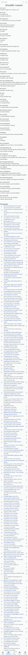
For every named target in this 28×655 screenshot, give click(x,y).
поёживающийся (7, 177)
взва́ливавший (6, 148)
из (16, 339)
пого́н (4, 12)
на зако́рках (5, 143)
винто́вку (15, 317)
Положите (6, 505)
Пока (5, 392)
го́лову (14, 229)
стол (19, 341)
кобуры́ (6, 341)
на (16, 206)
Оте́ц (5, 298)
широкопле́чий (6, 110)
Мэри (17, 243)
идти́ (12, 274)
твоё (7, 364)
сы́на (13, 469)
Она (5, 229)
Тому (14, 422)
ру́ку (12, 206)
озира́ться (5, 19)
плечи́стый (5, 119)
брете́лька (5, 58)
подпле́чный (6, 76)
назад (13, 332)
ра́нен (10, 253)
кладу (6, 352)
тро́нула (8, 240)
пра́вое (13, 257)
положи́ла (9, 229)
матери (6, 231)
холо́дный (21, 460)
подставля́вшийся (7, 81)
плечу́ (5, 211)
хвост (10, 414)
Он (4, 206)
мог (10, 547)
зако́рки (4, 137)
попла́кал (7, 525)
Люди (5, 645)
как (14, 359)
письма (17, 392)
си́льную (15, 320)
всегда (8, 460)
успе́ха (14, 276)
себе (18, 281)
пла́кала (8, 593)
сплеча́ (4, 72)
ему (14, 226)
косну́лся (8, 250)
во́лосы (10, 532)
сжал (7, 535)
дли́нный (18, 412)
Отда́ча (6, 325)
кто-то (18, 305)
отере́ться (5, 154)
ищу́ (6, 260)
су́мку (14, 260)
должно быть (13, 373)
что (15, 305)
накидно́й (5, 195)
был (7, 253)
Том (5, 243)
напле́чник (5, 62)
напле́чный (5, 67)
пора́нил (8, 542)
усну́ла (6, 518)
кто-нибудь (20, 546)
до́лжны (8, 274)
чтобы (5, 276)
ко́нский (6, 414)
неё (10, 511)
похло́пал (15, 209)
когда (20, 580)
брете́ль (4, 53)
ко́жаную (9, 260)
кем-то (9, 375)
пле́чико (4, 29)
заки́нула (9, 552)
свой (14, 412)
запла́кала (11, 622)
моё (17, 298)
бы (7, 547)
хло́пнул (21, 631)
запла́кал (7, 616)
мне (15, 206)
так (11, 472)
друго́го (14, 385)
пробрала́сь (7, 395)
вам (23, 325)
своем (21, 455)
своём (22, 426)
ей (13, 301)
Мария (5, 412)
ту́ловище (20, 264)
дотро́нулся (7, 361)
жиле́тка (4, 38)
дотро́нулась (9, 291)
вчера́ (6, 587)
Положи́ (6, 501)
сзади (5, 373)
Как (5, 364)
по (22, 209)
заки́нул (8, 286)
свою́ (12, 281)
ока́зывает (13, 460)
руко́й (19, 267)
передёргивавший (7, 162)
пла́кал (7, 597)
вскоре (10, 558)
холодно (8, 243)
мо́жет (15, 325)
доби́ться (10, 276)
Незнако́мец (7, 371)
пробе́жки (12, 631)
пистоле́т (12, 339)
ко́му (5, 547)
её (22, 229)
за (13, 240)
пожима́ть (5, 105)
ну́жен (14, 546)
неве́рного (7, 393)
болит (9, 219)
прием (5, 462)
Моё (5, 472)
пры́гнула (17, 395)
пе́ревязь (5, 49)
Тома (6, 247)
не (19, 472)
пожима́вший (6, 171)
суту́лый (4, 114)
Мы (5, 274)
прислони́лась (10, 419)
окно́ (19, 393)
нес (7, 317)
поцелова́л (9, 641)
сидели (9, 645)
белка (12, 395)
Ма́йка (13, 600)
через (17, 260)
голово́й (18, 573)
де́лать (8, 474)
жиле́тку (17, 528)
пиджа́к (14, 486)
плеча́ (16, 250)
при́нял (13, 243)
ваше (7, 368)
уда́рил (8, 346)
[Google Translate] (22, 2)
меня (20, 209)
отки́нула (10, 412)
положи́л (8, 206)
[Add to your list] (26, 206)
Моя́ (5, 573)
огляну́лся (9, 267)
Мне (5, 546)
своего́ (21, 392)
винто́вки (10, 325)
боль (19, 320)
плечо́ (4, 8)
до (14, 291)
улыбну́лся (9, 209)
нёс (7, 450)
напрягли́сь (15, 580)
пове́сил (8, 281)
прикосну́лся (7, 498)
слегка (20, 359)
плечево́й (5, 34)
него (10, 515)
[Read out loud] (0, 8)
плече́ (11, 317)
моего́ (12, 250)
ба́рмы (4, 132)
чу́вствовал (9, 426)
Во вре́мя (6, 631)
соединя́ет (10, 264)
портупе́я (5, 44)
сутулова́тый (6, 123)
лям (3, 93)
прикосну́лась (10, 313)
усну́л (7, 508)
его (12, 240)
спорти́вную (16, 450)
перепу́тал (20, 373)
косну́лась (9, 294)
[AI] (26, 2)
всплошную (14, 645)
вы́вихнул (7, 405)
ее (14, 455)
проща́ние (6, 269)
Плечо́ (5, 264)
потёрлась (13, 573)
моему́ (17, 313)
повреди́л (7, 569)
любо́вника (13, 393)
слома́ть (19, 325)
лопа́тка (4, 23)
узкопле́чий (5, 128)
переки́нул (9, 486)
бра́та (12, 236)
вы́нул (8, 339)
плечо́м (16, 274)
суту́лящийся (6, 186)
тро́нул (8, 435)
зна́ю (21, 472)
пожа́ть (4, 99)
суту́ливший (5, 182)
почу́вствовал (10, 305)
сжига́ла (12, 392)
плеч (15, 532)
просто (8, 546)
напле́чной (20, 339)
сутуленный (5, 191)
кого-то (10, 385)
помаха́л (15, 267)
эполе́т (4, 88)
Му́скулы (6, 580)
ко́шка (8, 573)
